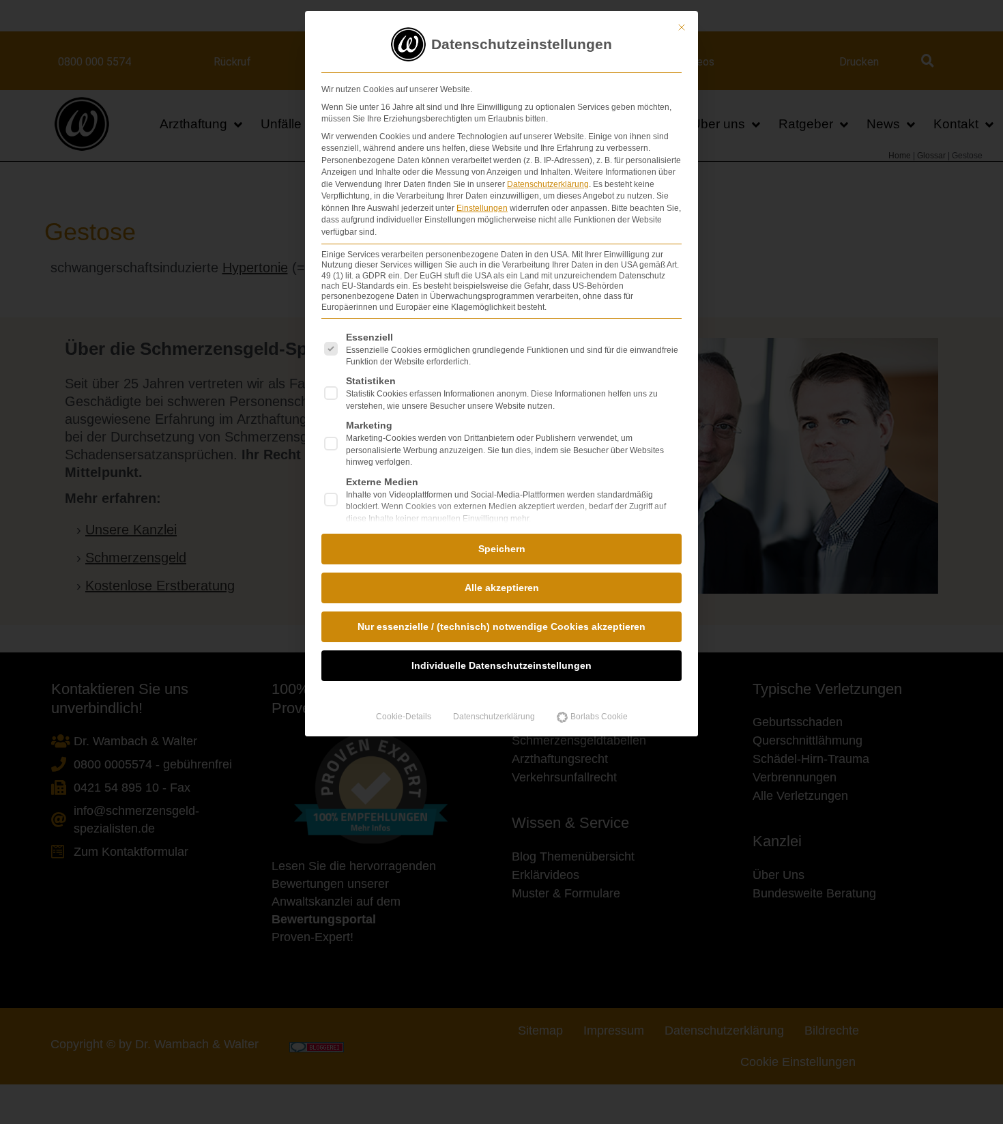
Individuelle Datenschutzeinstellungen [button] (501, 665)
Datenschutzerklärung (548, 184)
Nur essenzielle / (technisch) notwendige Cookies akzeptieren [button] (501, 626)
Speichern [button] (501, 548)
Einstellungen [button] (482, 208)
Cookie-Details (403, 716)
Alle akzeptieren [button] (502, 587)
